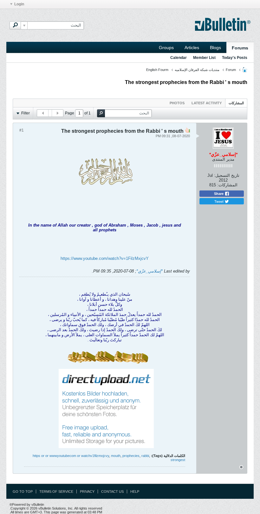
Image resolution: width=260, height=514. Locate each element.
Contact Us (112, 491)
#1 (21, 130)
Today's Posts (234, 57)
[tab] (236, 103)
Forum (231, 70)
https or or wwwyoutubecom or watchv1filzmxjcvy (71, 456)
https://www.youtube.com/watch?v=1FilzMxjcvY (105, 258)
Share (219, 194)
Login (19, 4)
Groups (166, 47)
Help (134, 491)
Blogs (215, 47)
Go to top (23, 491)
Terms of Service (56, 491)
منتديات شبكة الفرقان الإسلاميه (197, 70)
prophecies (131, 456)
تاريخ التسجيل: (226, 175)
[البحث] (15, 25)
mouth (115, 456)
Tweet (219, 201)
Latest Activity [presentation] (207, 103)
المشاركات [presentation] (236, 103)
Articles (192, 47)
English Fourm (157, 70)
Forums (240, 47)
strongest (178, 460)
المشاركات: (227, 185)
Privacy (87, 491)
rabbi (145, 456)
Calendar (178, 57)
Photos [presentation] (177, 103)
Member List (204, 57)
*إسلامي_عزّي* (149, 271)
